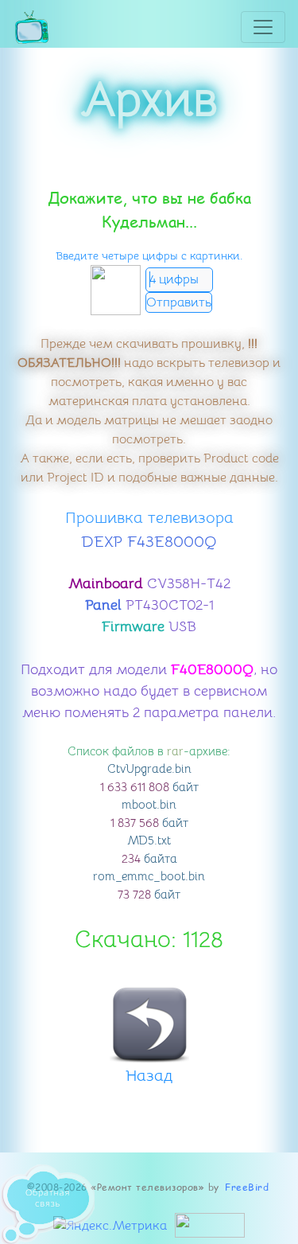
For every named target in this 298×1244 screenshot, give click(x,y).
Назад (149, 1076)
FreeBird (247, 1187)
